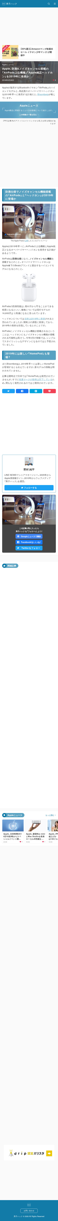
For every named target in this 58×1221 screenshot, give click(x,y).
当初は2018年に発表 (34, 318)
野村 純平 (29, 469)
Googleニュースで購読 (31, 536)
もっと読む (49, 815)
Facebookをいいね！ (31, 542)
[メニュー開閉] (54, 3)
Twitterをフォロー (30, 547)
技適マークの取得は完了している (35, 379)
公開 (26, 240)
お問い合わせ (29, 1210)
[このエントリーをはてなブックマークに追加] (36, 391)
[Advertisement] (29, 155)
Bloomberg (43, 94)
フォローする (30, 487)
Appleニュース (8, 64)
